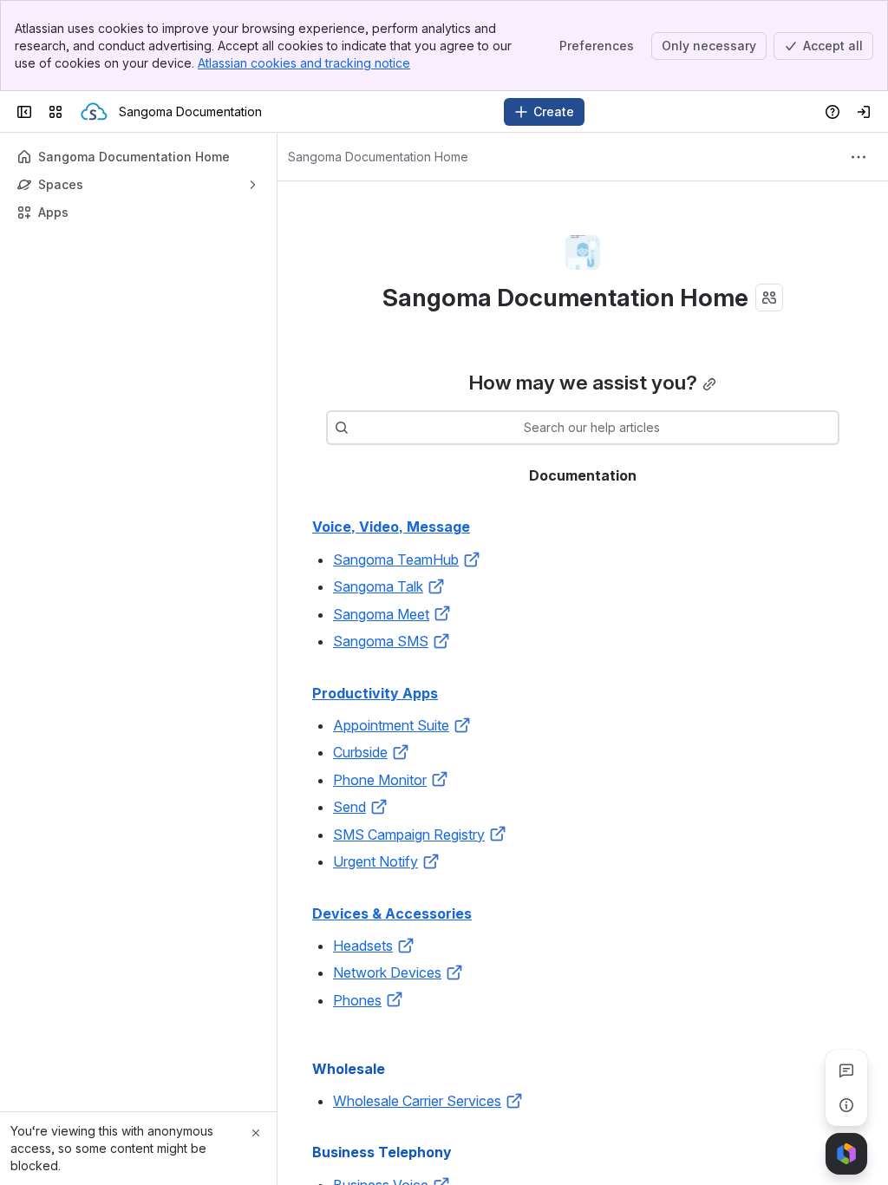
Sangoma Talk (378, 586)
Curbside (360, 752)
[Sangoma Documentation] (94, 112)
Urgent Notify (375, 861)
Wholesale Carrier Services (417, 1101)
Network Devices (387, 972)
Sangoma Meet (381, 614)
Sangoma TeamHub (396, 559)
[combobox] (357, 427)
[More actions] (858, 157)
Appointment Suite (391, 725)
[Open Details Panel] (846, 1105)
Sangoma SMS (380, 641)
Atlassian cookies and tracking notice (304, 63)
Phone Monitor (380, 780)
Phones (357, 1000)
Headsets (363, 945)
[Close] (255, 1133)
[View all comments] (846, 1070)
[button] (471, 559)
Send (349, 806)
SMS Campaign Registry (409, 834)
